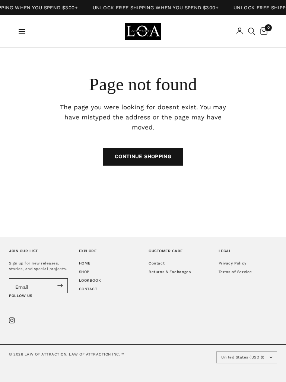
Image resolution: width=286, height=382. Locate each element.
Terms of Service (235, 272)
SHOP (84, 272)
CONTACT (88, 289)
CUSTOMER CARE (166, 251)
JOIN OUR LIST (23, 251)
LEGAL (225, 251)
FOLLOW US (20, 296)
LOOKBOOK (90, 280)
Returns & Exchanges (170, 272)
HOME (84, 263)
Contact (157, 263)
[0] (262, 31)
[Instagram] (17, 320)
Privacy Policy (233, 263)
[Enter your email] (60, 285)
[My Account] (239, 31)
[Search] (251, 31)
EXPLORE (88, 251)
